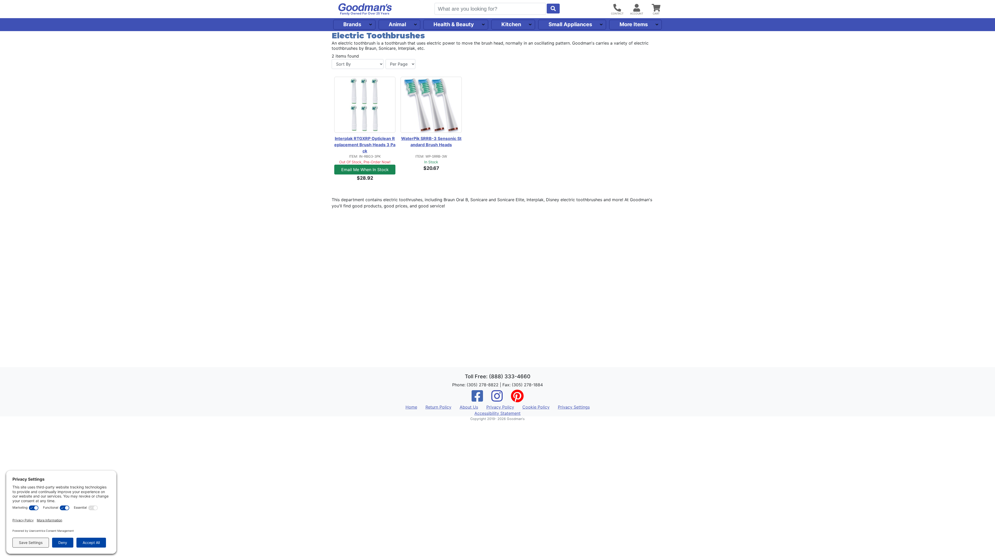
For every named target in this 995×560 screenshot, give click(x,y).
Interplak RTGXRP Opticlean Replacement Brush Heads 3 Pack (364, 144)
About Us (469, 407)
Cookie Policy (536, 407)
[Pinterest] (517, 399)
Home (411, 407)
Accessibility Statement (497, 413)
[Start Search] (553, 8)
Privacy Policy (500, 407)
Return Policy (438, 407)
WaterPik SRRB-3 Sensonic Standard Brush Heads (431, 141)
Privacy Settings (574, 407)
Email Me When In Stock (365, 169)
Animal (397, 24)
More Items (634, 24)
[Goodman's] (365, 9)
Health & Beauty (453, 24)
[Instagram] (497, 399)
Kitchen (511, 24)
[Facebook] (477, 399)
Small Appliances (570, 24)
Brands (352, 24)
